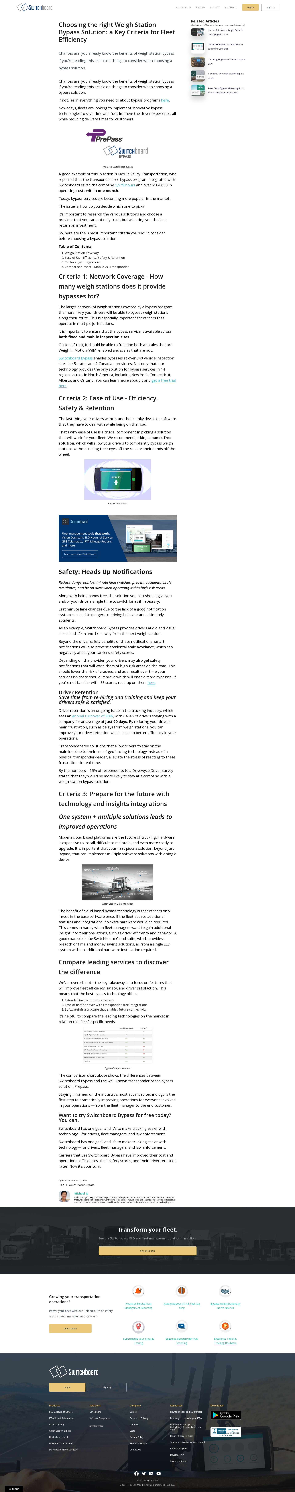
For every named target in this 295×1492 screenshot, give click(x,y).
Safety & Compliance (99, 1418)
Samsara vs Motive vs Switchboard (187, 1442)
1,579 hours (125, 184)
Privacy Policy (136, 1437)
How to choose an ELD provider (186, 1411)
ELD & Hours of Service (61, 1411)
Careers (134, 1411)
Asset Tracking (56, 1424)
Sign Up (270, 7)
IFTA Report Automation (61, 1418)
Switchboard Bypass (76, 358)
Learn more (70, 1328)
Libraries (134, 1424)
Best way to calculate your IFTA (186, 1418)
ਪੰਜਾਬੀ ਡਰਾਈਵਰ (96, 1426)
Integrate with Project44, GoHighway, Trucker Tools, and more (185, 1427)
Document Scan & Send (61, 1443)
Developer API (177, 1454)
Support (215, 7)
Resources (231, 7)
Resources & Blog (139, 1418)
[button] (182, 7)
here (165, 100)
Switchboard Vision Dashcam (63, 1449)
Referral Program (178, 1448)
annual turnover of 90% (92, 715)
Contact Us (135, 1449)
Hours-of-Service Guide (181, 1435)
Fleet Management (58, 1437)
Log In (250, 7)
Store (132, 1430)
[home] (34, 7)
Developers (95, 1411)
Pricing (200, 7)
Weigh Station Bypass (60, 1430)
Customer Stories (178, 1461)
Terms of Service (138, 1443)
